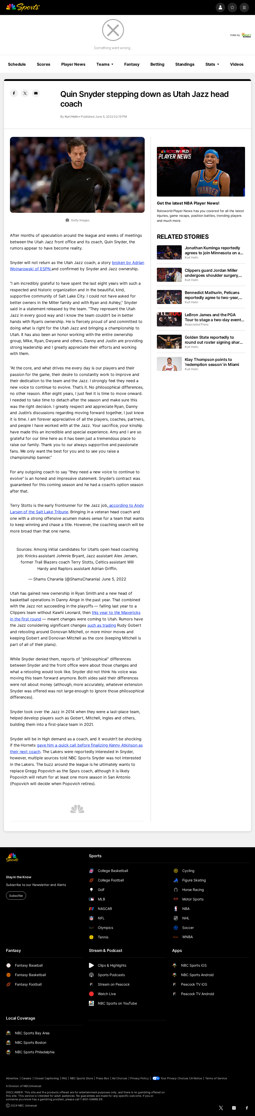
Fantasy (131, 64)
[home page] (23, 7)
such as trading (101, 625)
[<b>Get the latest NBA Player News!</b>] (201, 172)
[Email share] (36, 93)
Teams (102, 64)
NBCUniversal (32, 1086)
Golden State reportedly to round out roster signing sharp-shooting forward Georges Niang (214, 340)
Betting (157, 64)
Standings (184, 64)
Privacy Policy (139, 1078)
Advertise (12, 1078)
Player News (73, 64)
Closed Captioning (46, 1078)
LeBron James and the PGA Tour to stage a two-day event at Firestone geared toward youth (213, 317)
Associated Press (196, 324)
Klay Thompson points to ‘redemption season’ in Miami (212, 362)
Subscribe (16, 895)
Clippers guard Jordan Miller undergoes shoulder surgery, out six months (212, 273)
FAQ (64, 1078)
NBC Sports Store (81, 1078)
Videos (237, 64)
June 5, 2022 (114, 578)
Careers (26, 1078)
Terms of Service (216, 1078)
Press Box (102, 1078)
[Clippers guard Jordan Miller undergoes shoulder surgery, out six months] (169, 275)
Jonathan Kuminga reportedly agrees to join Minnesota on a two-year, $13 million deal (212, 250)
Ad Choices (119, 1078)
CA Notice (195, 1078)
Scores (43, 64)
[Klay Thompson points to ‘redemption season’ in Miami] (169, 364)
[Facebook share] (14, 93)
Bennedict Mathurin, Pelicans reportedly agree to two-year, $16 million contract (212, 295)
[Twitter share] (25, 93)
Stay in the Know (18, 877)
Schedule (17, 64)
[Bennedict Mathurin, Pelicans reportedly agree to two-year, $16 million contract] (169, 297)
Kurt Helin (71, 116)
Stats (210, 64)
